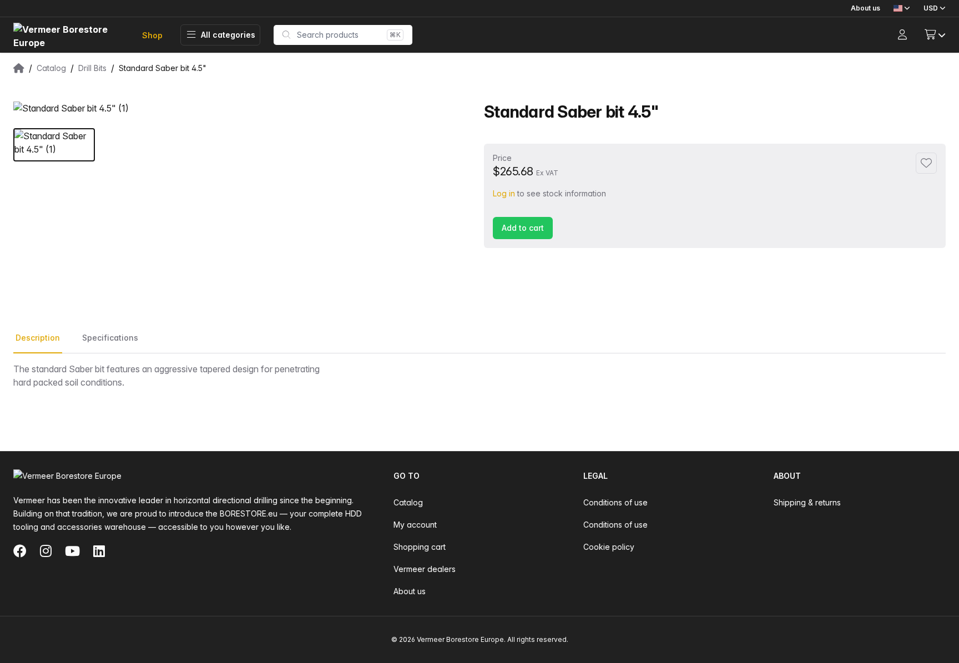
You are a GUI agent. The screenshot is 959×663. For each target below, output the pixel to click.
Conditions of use (615, 502)
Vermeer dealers (424, 569)
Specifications (110, 337)
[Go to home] (68, 35)
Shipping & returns (807, 502)
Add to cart (523, 227)
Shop (152, 35)
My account (415, 524)
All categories (228, 34)
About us (865, 8)
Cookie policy (608, 546)
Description (38, 337)
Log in (504, 193)
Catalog (408, 502)
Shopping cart (419, 546)
